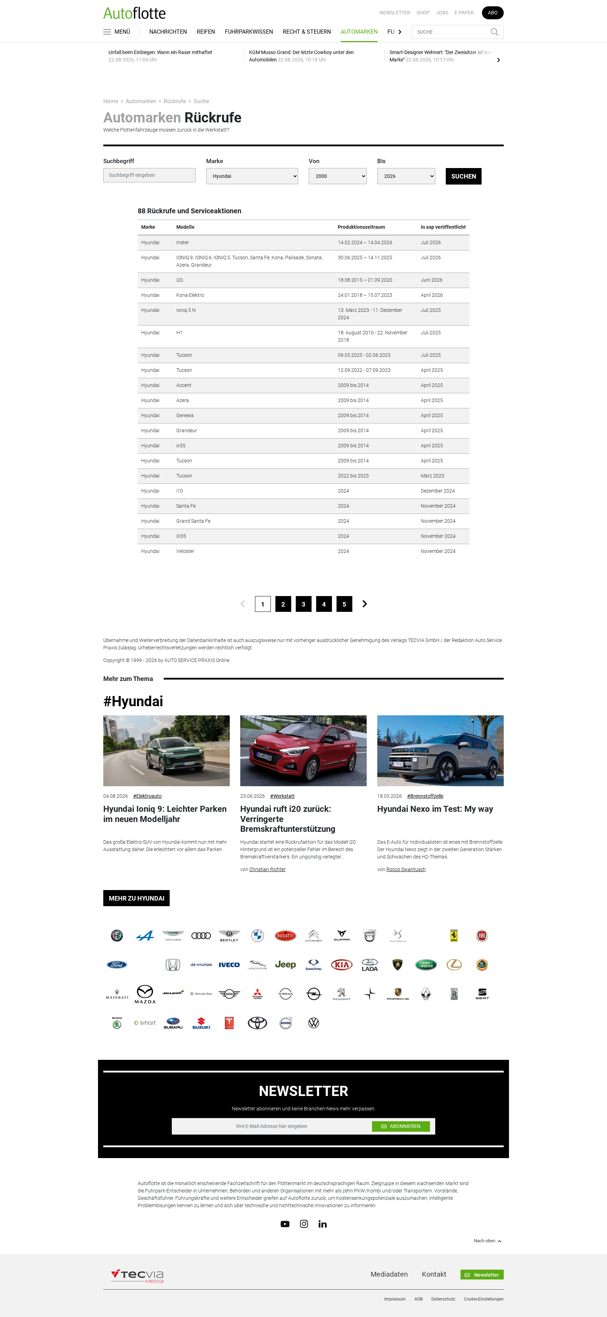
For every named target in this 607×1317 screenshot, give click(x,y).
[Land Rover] (426, 964)
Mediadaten (389, 1274)
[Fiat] (482, 935)
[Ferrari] (454, 935)
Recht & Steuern (307, 31)
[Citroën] (313, 935)
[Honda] (173, 964)
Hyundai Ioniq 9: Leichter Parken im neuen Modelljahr (165, 814)
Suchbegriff (118, 161)
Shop (423, 12)
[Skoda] (117, 1023)
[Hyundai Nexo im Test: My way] (440, 751)
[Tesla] (229, 1023)
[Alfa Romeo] (117, 935)
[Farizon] (426, 935)
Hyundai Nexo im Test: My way (435, 809)
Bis (381, 161)
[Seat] (482, 994)
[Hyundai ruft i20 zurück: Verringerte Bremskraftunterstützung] (303, 751)
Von (314, 161)
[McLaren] (173, 994)
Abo (493, 12)
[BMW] (257, 935)
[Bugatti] (285, 935)
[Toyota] (257, 1023)
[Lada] (370, 964)
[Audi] (201, 935)
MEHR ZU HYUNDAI (136, 898)
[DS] (398, 935)
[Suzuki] (201, 1023)
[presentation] (498, 59)
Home (110, 101)
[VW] (313, 1023)
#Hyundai (133, 701)
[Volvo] (285, 1023)
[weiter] (365, 604)
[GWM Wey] (145, 964)
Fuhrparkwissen (249, 31)
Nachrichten (168, 31)
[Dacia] (370, 935)
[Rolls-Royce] (454, 994)
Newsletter (395, 12)
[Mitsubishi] (257, 994)
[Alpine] (145, 935)
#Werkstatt (282, 796)
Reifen (206, 31)
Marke (214, 161)
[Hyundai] (201, 964)
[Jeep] (285, 964)
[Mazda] (145, 994)
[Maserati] (117, 994)
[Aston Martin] (173, 935)
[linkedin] (323, 1223)
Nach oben (484, 1240)
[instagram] (304, 1223)
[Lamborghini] (398, 964)
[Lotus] (482, 964)
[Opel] (313, 994)
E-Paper (464, 12)
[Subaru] (173, 1023)
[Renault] (426, 994)
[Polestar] (370, 994)
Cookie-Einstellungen (484, 1299)
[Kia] (341, 964)
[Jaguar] (257, 964)
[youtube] (285, 1223)
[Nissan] (285, 994)
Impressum (395, 1299)
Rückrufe (175, 101)
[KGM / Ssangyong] (313, 964)
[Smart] (145, 1023)
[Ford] (117, 964)
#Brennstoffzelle (425, 796)
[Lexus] (454, 964)
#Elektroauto (147, 796)
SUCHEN (463, 176)
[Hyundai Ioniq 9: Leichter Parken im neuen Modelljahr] (166, 751)
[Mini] (229, 994)
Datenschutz (443, 1299)
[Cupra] (341, 935)
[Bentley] (229, 935)
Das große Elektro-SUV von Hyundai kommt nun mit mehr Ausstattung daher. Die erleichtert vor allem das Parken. (165, 845)
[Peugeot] (341, 994)
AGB (419, 1299)
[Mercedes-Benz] (201, 994)
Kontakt (434, 1274)
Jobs (442, 12)
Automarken (359, 31)
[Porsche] (398, 994)
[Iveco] (229, 964)
